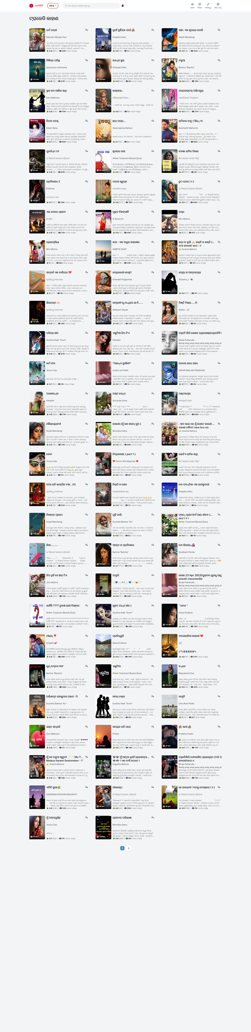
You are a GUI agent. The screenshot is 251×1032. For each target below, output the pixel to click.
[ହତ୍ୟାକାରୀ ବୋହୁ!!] (103, 282)
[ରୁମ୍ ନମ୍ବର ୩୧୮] (37, 676)
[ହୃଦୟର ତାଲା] (103, 161)
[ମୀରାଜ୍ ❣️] (37, 645)
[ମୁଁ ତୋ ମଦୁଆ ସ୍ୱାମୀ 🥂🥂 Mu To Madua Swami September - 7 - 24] (37, 766)
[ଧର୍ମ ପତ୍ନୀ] (37, 39)
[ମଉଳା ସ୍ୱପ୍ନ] (103, 191)
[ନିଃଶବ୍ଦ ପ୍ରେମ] (37, 524)
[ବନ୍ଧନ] (169, 676)
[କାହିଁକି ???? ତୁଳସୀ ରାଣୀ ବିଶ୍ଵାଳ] (37, 615)
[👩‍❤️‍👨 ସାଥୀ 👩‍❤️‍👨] (169, 736)
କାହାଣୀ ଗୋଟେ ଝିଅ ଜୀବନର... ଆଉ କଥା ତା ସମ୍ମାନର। (132, 136)
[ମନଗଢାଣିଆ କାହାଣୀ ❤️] (169, 645)
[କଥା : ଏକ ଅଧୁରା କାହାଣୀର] (103, 251)
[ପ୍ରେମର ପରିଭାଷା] (103, 827)
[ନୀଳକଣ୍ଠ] (103, 797)
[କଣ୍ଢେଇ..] (103, 100)
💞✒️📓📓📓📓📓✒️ (187, 651)
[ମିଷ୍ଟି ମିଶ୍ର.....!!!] (169, 312)
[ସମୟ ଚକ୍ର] (103, 706)
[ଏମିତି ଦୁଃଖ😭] (37, 797)
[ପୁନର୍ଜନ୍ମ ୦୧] (37, 161)
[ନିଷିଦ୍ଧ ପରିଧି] (37, 70)
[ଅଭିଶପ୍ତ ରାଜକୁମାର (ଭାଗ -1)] (37, 706)
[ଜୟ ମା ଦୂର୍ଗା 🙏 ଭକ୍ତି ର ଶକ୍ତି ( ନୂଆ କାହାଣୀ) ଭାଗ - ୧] (169, 251)
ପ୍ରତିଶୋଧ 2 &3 (52, 197)
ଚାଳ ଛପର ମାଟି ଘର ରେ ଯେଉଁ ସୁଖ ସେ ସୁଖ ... (62, 379)
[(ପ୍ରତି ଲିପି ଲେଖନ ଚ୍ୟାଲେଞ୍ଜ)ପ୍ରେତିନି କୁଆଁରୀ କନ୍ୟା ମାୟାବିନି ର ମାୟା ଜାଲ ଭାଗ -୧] (169, 342)
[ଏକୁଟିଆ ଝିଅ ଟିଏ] (103, 342)
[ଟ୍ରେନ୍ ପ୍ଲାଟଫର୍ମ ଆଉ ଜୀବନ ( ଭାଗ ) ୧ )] (169, 524)
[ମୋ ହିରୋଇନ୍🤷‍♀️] (169, 554)
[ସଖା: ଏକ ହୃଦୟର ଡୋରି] (169, 39)
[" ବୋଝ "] (169, 615)
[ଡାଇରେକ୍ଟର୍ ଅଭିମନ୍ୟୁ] (169, 100)
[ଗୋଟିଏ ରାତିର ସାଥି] (169, 463)
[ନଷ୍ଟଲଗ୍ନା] (169, 403)
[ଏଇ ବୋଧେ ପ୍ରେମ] (37, 221)
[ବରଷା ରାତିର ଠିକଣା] (169, 161)
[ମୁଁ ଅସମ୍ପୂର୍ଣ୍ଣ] (37, 827)
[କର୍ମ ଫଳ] (37, 373)
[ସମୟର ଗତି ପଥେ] (103, 736)
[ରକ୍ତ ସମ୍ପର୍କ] (37, 736)
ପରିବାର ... (50, 833)
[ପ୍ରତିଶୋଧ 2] (37, 191)
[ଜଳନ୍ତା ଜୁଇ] (103, 70)
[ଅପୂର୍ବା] (103, 585)
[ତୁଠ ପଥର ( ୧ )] (169, 191)
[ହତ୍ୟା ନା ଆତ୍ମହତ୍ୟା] (169, 282)
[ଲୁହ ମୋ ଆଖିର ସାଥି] (37, 100)
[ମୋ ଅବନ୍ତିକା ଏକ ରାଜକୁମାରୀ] (169, 494)
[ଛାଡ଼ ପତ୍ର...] (103, 130)
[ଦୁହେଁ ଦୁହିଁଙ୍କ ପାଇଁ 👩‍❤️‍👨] (103, 39)
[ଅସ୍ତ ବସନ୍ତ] (103, 403)
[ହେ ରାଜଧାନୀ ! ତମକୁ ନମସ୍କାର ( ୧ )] (169, 797)
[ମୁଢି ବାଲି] (103, 524)
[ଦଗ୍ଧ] (169, 221)
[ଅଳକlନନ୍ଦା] (37, 403)
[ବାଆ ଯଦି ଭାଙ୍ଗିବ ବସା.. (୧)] (37, 494)
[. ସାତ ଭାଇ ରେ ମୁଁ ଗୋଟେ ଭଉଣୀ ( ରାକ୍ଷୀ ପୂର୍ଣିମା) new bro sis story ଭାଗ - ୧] (169, 433)
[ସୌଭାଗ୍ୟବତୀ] (37, 433)
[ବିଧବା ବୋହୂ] (37, 130)
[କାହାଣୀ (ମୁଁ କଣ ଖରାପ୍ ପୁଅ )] (103, 433)
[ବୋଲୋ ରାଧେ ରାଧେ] (169, 373)
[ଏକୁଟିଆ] (103, 676)
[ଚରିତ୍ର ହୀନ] (37, 342)
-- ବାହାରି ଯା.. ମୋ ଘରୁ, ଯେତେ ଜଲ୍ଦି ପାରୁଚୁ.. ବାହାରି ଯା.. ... (133, 106)
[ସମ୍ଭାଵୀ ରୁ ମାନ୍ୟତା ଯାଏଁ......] (103, 312)
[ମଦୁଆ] (169, 70)
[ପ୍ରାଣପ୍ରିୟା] (37, 251)
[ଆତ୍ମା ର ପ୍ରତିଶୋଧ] (103, 554)
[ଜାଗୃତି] (169, 706)
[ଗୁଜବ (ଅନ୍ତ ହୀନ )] (103, 615)
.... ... (181, 288)
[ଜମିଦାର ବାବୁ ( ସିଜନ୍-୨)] (169, 130)
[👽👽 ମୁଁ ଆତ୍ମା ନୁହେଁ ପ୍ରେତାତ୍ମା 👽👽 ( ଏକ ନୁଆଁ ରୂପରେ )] (103, 766)
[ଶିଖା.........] (37, 554)
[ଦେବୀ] (37, 463)
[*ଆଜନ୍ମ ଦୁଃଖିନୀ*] (103, 373)
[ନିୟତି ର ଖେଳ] (103, 494)
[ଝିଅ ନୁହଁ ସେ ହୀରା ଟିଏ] (37, 585)
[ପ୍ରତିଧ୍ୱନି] (103, 645)
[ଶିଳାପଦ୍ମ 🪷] (37, 312)
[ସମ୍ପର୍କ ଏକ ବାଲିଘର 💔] (37, 282)
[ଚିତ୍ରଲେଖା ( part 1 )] (103, 463)
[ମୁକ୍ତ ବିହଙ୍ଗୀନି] (103, 221)
